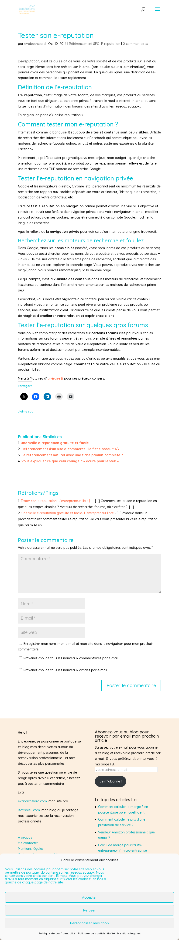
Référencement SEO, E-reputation (94, 44)
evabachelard (35, 44)
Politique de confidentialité (57, 933)
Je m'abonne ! (111, 781)
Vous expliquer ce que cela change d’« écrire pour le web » (70, 461)
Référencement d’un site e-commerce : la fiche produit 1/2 (70, 449)
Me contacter (28, 843)
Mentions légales (129, 933)
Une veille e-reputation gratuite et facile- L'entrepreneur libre (67, 513)
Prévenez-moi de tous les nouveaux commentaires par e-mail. (71, 658)
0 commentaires (135, 44)
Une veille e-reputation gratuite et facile (55, 443)
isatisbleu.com (29, 810)
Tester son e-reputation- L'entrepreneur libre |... (56, 501)
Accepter (89, 897)
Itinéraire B (55, 378)
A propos (25, 837)
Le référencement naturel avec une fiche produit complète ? (72, 455)
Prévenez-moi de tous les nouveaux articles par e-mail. (66, 670)
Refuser (89, 910)
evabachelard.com (32, 801)
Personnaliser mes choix (89, 923)
